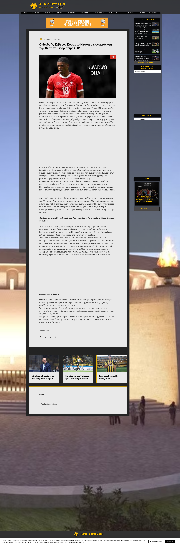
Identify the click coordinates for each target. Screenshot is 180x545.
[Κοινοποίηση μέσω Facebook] (40, 337)
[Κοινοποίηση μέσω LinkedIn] (50, 337)
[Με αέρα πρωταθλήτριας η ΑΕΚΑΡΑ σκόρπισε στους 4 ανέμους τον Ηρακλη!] (78, 363)
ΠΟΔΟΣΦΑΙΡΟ (44, 330)
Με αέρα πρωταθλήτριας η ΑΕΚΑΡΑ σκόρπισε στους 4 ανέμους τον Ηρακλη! (77, 377)
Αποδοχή (170, 541)
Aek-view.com (52, 4)
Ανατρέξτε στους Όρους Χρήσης (72, 542)
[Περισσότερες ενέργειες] (115, 39)
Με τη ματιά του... (46, 7)
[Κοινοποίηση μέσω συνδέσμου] (56, 337)
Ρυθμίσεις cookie (156, 541)
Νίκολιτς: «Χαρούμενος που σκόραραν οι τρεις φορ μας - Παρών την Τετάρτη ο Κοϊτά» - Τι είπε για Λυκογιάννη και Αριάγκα (44, 377)
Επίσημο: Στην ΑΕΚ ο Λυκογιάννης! (109, 377)
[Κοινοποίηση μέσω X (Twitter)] (45, 337)
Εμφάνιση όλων (121, 351)
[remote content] (78, 147)
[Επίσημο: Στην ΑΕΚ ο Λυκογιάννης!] (112, 363)
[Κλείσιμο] (177, 541)
